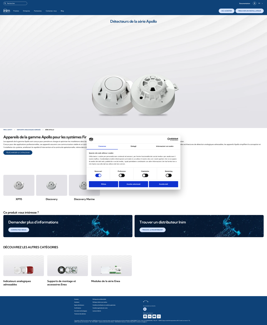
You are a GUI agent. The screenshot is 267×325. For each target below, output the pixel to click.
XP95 (19, 199)
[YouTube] (154, 316)
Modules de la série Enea (105, 281)
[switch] (122, 175)
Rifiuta (103, 184)
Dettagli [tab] (133, 146)
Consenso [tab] (102, 146)
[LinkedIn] (150, 316)
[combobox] (15, 3)
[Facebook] (145, 316)
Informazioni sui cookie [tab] (164, 146)
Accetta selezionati (133, 184)
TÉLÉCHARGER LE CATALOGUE (18, 153)
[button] (244, 3)
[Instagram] (159, 316)
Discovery (52, 199)
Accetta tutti (163, 184)
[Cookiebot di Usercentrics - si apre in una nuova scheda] (169, 139)
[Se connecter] (254, 3)
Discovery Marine (84, 199)
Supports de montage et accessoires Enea (61, 283)
